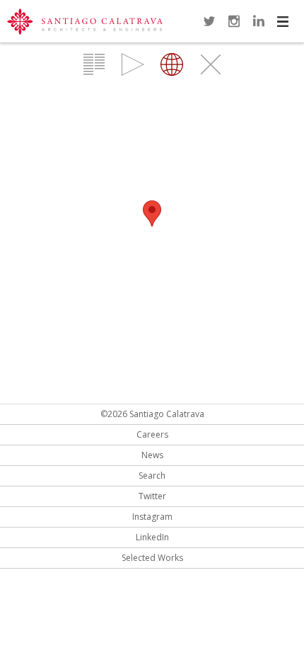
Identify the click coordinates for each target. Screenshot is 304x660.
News (152, 455)
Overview (94, 64)
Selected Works (152, 558)
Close (210, 64)
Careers (152, 434)
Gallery (133, 64)
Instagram (234, 21)
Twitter (209, 21)
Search (152, 476)
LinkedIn (259, 21)
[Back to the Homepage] (85, 22)
